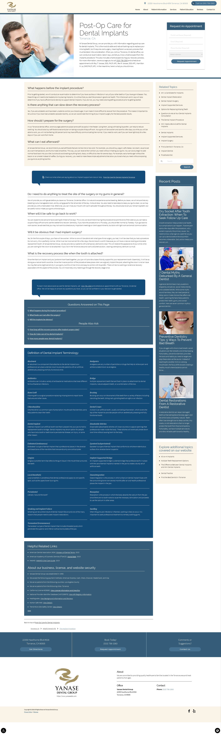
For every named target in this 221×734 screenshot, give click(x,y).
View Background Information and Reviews (57, 598)
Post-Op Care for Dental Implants (47, 622)
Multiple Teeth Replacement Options (175, 460)
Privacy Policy (28, 712)
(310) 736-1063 (122, 60)
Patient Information (159, 9)
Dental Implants (167, 132)
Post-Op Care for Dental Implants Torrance (119, 177)
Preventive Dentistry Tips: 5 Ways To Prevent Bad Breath (175, 340)
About (145, 9)
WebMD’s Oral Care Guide (45, 560)
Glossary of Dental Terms (65, 552)
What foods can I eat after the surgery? (45, 315)
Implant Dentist (167, 151)
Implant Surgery (167, 140)
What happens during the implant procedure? (48, 310)
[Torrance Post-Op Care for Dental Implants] (37, 77)
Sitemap (35, 712)
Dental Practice (167, 473)
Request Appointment (110, 649)
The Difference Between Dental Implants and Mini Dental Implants (176, 466)
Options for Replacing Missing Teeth (174, 109)
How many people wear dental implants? (46, 338)
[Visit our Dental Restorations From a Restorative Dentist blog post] (176, 397)
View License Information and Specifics (65, 590)
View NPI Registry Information (80, 594)
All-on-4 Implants (167, 456)
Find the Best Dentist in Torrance (173, 477)
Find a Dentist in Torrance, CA (172, 147)
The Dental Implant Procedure (172, 120)
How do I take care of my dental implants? (46, 334)
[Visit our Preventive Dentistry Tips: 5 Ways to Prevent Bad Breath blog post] (176, 333)
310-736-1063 (86, 286)
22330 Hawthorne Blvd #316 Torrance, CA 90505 (167, 3)
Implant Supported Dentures (172, 105)
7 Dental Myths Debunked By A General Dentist (175, 276)
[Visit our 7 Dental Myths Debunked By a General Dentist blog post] (176, 269)
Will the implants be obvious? (41, 319)
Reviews (200, 9)
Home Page (71, 556)
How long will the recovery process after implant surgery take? (54, 329)
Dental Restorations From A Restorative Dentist (172, 404)
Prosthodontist (166, 155)
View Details (47, 602)
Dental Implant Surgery (170, 101)
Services (173, 9)
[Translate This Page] (217, 730)
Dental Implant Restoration (171, 97)
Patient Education (186, 9)
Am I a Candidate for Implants (172, 93)
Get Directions (36, 649)
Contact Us (211, 9)
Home (137, 9)
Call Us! (205, 3)
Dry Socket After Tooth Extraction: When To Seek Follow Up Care (174, 214)
